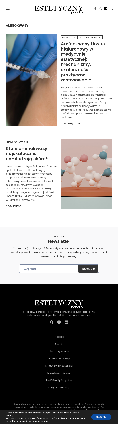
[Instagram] (100, 8)
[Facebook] (95, 8)
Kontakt (59, 344)
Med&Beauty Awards (58, 373)
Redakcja (59, 336)
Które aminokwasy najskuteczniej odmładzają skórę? (27, 154)
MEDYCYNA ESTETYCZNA (90, 37)
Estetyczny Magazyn (59, 387)
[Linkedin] (106, 8)
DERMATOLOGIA (69, 37)
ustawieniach (41, 421)
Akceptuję (101, 416)
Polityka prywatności (59, 351)
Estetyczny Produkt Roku (59, 365)
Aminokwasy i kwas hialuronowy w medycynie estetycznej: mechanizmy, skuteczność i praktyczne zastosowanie (83, 62)
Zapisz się (88, 269)
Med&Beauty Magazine (59, 380)
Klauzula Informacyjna (59, 358)
